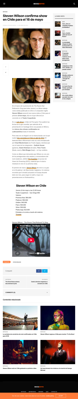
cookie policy (50, 396)
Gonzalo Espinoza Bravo (9, 25)
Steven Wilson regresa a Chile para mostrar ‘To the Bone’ (57, 334)
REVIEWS (41, 391)
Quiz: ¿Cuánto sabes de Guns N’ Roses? (67, 34)
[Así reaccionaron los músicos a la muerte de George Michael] (57, 352)
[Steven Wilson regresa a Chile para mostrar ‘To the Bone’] (57, 318)
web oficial (20, 122)
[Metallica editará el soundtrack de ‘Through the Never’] (58, 75)
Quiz (63, 21)
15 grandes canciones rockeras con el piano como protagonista (66, 57)
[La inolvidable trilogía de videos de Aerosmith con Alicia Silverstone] (58, 42)
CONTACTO (54, 391)
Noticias (5, 11)
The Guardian (32, 159)
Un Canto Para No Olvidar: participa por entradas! (67, 87)
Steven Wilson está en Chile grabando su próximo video (19, 368)
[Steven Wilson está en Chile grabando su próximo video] (20, 352)
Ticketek (18, 214)
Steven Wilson (31, 168)
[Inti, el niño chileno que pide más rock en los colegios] (58, 95)
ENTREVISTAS (32, 391)
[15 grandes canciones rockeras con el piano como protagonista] (58, 53)
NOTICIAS (23, 391)
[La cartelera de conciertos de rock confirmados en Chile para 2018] (20, 318)
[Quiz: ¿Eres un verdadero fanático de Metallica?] (58, 24)
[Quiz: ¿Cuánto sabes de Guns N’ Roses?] (58, 33)
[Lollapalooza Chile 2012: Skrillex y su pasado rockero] (58, 66)
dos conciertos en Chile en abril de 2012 (30, 138)
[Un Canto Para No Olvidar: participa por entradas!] (58, 86)
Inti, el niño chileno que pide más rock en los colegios (67, 97)
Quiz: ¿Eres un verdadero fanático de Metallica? (67, 25)
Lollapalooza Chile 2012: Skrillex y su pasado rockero (67, 67)
